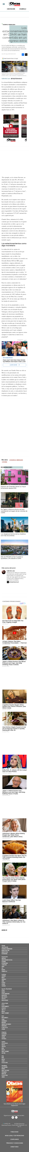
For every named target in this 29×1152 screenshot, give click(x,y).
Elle (3, 1056)
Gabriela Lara (11, 571)
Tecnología (4, 964)
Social (3, 1019)
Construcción (11, 9)
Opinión (3, 984)
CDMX (3, 981)
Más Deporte (4, 997)
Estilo (3, 1004)
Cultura (3, 1053)
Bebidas (3, 1068)
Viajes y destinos (5, 1070)
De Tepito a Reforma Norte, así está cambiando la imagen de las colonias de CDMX (14, 511)
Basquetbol (4, 995)
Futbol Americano (5, 993)
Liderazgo (4, 1035)
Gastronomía (4, 1067)
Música (3, 1011)
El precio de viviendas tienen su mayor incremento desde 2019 (13, 487)
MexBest (4, 1065)
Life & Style (5, 1003)
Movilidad (4, 1022)
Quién (3, 1041)
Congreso (4, 979)
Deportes (4, 1008)
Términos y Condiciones (14, 1143)
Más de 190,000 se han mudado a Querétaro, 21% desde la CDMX (12, 557)
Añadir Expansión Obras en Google (11, 58)
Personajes (4, 1072)
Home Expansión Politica (7, 960)
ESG (2, 968)
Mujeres (3, 969)
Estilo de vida (5, 1062)
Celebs (3, 1061)
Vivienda (5, 462)
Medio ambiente (5, 1017)
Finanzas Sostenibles (6, 1024)
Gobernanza (4, 1021)
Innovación (4, 1025)
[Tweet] (26, 54)
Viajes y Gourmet (5, 1013)
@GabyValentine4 (16, 78)
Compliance (14, 1139)
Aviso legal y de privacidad (14, 1135)
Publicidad (14, 1132)
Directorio (14, 1147)
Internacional (5, 963)
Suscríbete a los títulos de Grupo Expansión (14, 1104)
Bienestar (4, 1073)
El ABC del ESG (5, 1027)
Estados (3, 982)
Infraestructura (5, 950)
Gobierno (4, 976)
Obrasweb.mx (16, 1117)
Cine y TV (3, 1009)
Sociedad (4, 986)
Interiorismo (4, 953)
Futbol (3, 990)
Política (4, 974)
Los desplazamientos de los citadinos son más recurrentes (13, 534)
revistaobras (13, 1117)
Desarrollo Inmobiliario (9, 24)
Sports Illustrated (7, 989)
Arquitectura (5, 952)
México (3, 977)
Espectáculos (5, 1043)
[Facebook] (23, 54)
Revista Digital (5, 1000)
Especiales (4, 1038)
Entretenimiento (5, 1006)
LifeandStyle (4, 971)
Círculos (4, 1046)
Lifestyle (3, 998)
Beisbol (3, 992)
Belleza (3, 1049)
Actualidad (4, 1033)
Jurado (3, 1077)
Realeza (3, 1044)
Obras (3, 945)
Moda (3, 1048)
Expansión (5, 957)
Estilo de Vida (5, 1075)
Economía (4, 961)
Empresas (4, 958)
